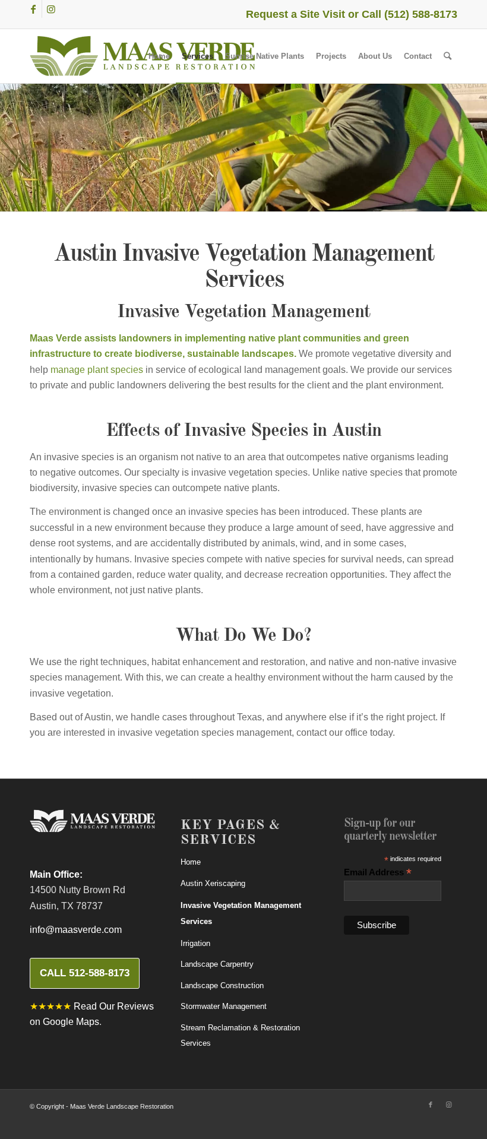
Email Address (378, 872)
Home (191, 862)
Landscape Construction (222, 985)
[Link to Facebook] (33, 9)
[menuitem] (159, 56)
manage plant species (96, 370)
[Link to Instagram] (51, 9)
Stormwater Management (224, 1006)
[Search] (447, 56)
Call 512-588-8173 (84, 973)
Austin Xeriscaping (213, 883)
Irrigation (195, 943)
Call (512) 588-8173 (409, 14)
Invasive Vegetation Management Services (241, 913)
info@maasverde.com (76, 930)
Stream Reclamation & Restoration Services (240, 1035)
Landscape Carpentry (217, 964)
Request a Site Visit (295, 14)
